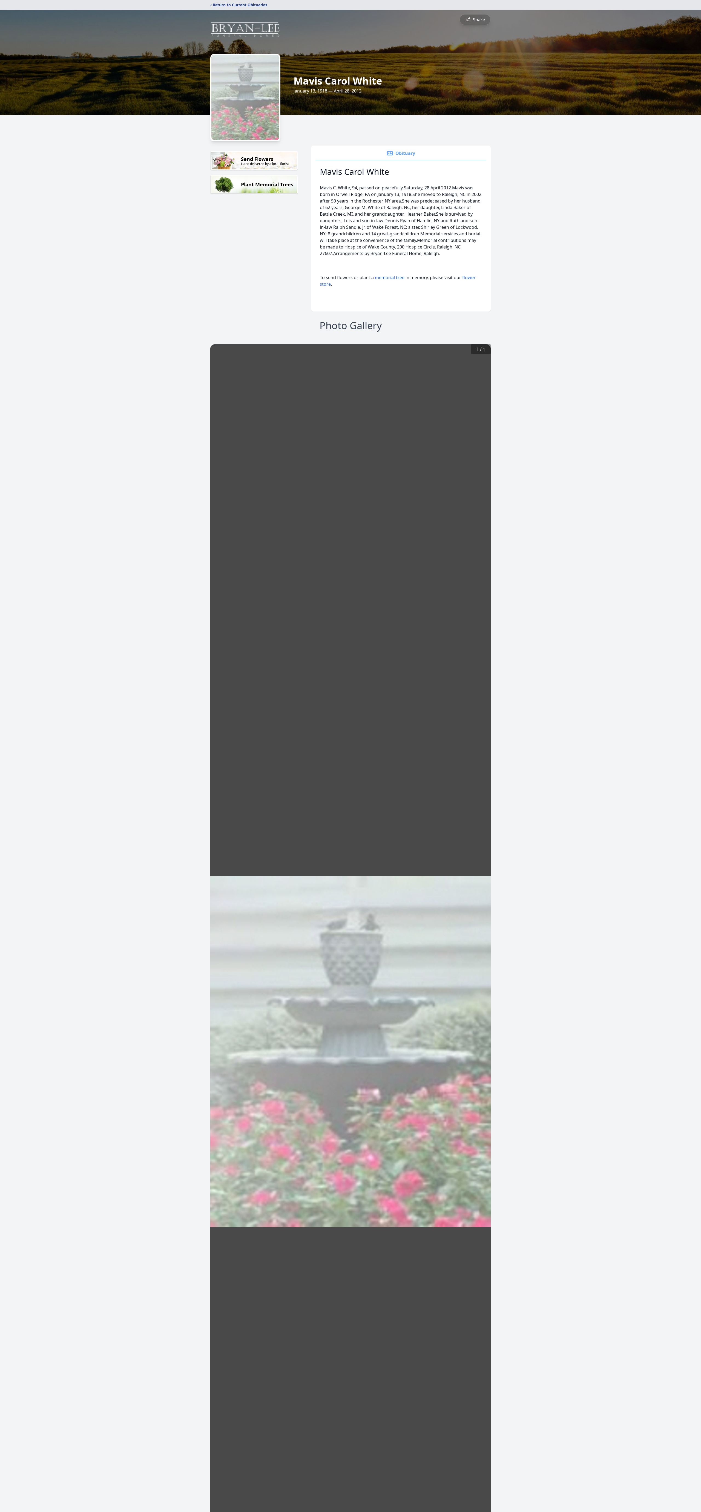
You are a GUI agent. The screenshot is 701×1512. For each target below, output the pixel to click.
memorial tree (389, 277)
